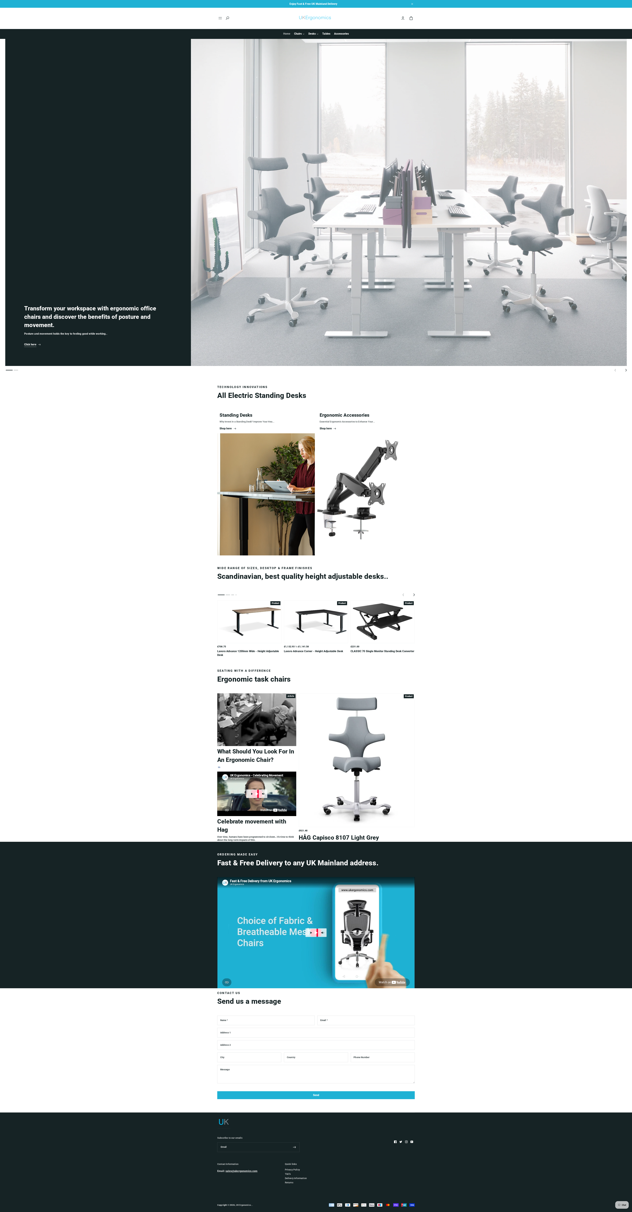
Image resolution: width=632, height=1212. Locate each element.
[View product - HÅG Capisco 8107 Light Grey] (357, 760)
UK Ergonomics (243, 1205)
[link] (228, 428)
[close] (412, 4)
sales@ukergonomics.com (241, 1171)
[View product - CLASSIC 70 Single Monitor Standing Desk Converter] (383, 621)
